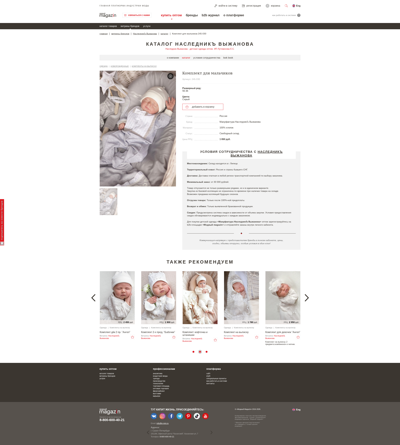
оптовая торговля (161, 388)
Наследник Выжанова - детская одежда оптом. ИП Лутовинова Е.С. (200, 49)
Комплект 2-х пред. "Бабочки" (158, 332)
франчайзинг (159, 391)
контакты (210, 383)
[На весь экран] (170, 76)
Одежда (104, 66)
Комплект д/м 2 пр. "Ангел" (115, 332)
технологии (158, 383)
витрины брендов (130, 26)
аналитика (157, 373)
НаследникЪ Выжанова (145, 33)
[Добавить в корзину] (132, 337)
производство (159, 381)
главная (104, 33)
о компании (173, 57)
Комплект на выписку (236, 332)
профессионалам (164, 369)
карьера (156, 396)
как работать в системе (216, 381)
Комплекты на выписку (144, 66)
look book (228, 57)
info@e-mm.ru (163, 423)
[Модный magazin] (108, 15)
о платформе (233, 15)
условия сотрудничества (206, 57)
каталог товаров (108, 26)
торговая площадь (161, 386)
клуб (208, 376)
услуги (146, 26)
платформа (213, 369)
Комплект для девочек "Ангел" (282, 332)
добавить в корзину (203, 106)
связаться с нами (139, 15)
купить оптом (171, 15)
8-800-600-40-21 (112, 420)
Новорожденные (120, 66)
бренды (192, 15)
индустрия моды (160, 376)
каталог (164, 33)
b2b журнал (211, 15)
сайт (208, 373)
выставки (157, 393)
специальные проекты (216, 378)
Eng (298, 5)
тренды (156, 378)
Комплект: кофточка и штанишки (195, 333)
